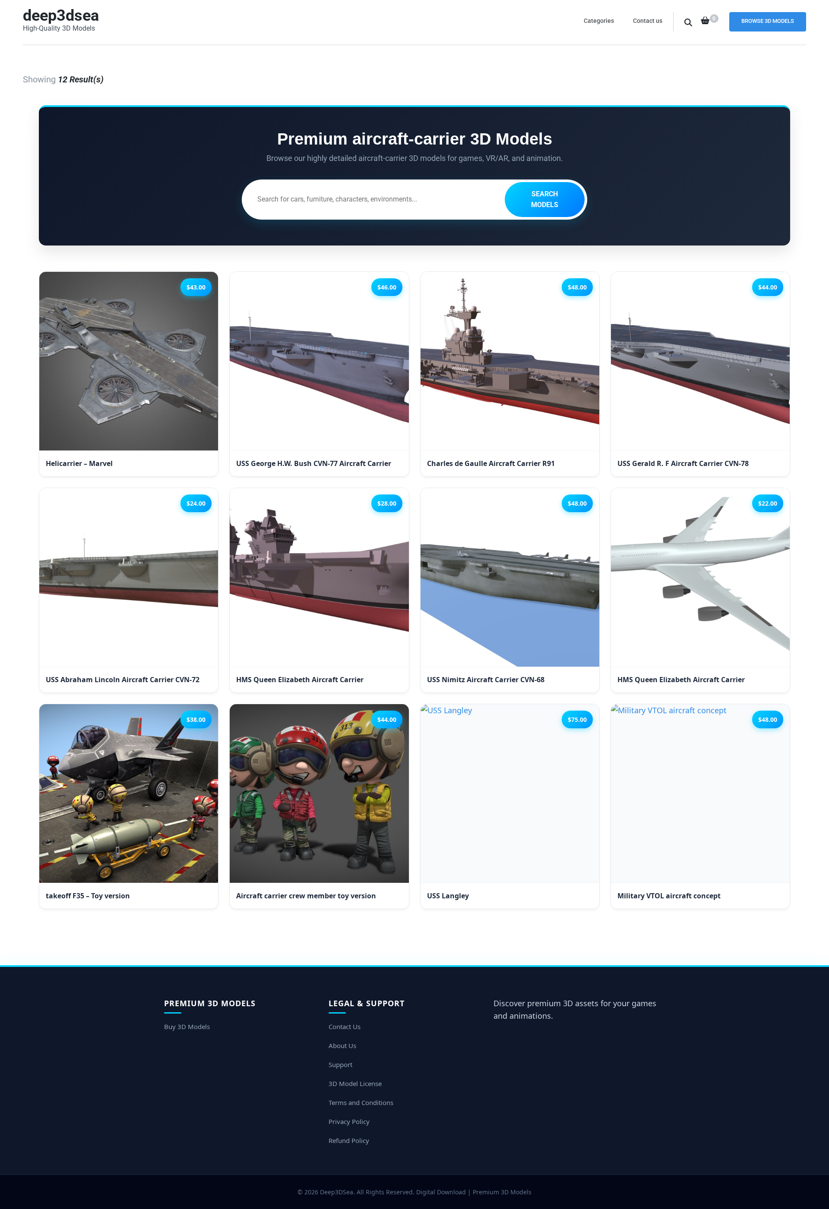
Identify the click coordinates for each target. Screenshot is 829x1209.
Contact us (647, 20)
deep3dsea (61, 15)
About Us (342, 1045)
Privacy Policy (349, 1121)
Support (340, 1064)
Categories (599, 20)
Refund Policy (349, 1140)
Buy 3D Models (187, 1026)
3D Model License (355, 1083)
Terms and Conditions (361, 1102)
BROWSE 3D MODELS (767, 21)
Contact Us (345, 1026)
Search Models (544, 199)
